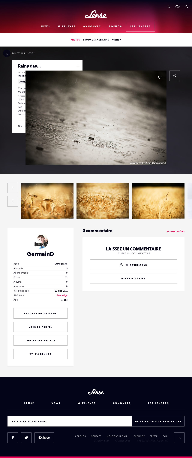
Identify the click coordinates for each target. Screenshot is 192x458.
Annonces (92, 26)
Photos (75, 40)
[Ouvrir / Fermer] (78, 66)
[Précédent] (13, 201)
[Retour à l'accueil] (96, 14)
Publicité (139, 436)
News (45, 26)
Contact (96, 436)
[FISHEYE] (44, 437)
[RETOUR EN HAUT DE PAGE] (179, 437)
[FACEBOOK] (13, 437)
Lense (29, 403)
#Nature (24, 81)
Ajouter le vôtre (175, 231)
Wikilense (67, 26)
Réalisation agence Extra (152, 441)
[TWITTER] (26, 437)
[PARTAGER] (175, 76)
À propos (80, 436)
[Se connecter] (186, 7)
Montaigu (62, 295)
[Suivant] (13, 188)
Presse (154, 436)
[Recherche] (169, 7)
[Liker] (159, 77)
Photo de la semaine (96, 40)
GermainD (24, 75)
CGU (165, 436)
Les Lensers (140, 26)
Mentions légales (118, 436)
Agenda (115, 26)
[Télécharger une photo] (177, 7)
